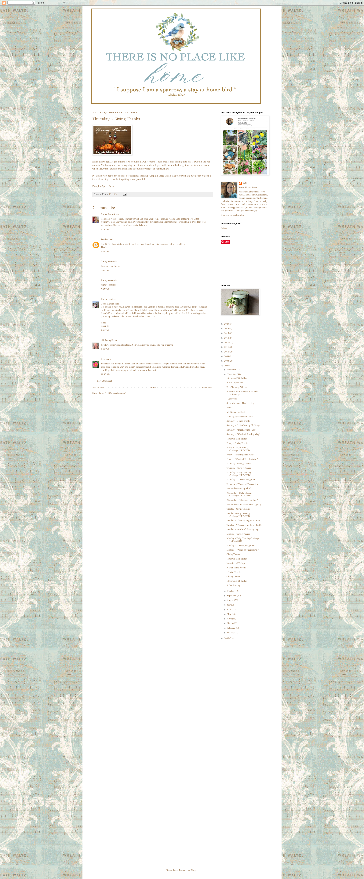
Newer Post (98, 387)
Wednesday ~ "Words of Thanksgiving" (244, 504)
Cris (103, 359)
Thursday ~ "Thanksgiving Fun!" (242, 479)
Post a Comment (104, 380)
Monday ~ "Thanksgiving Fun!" (241, 545)
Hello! (229, 407)
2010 (226, 351)
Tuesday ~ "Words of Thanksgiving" (243, 529)
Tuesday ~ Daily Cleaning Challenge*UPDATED (238, 514)
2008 (226, 360)
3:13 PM (105, 229)
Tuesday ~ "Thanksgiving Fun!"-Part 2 (244, 524)
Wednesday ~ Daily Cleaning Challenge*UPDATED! (240, 494)
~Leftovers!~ (232, 398)
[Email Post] (124, 194)
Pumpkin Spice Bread (103, 186)
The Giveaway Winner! (237, 386)
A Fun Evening (233, 585)
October (231, 590)
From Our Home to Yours (149, 161)
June (229, 609)
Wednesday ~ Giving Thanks (240, 488)
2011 (226, 346)
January (231, 632)
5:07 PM (105, 270)
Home (153, 387)
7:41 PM (105, 330)
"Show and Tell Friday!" (238, 378)
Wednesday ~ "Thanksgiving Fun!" (242, 499)
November (232, 374)
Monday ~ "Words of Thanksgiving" (243, 549)
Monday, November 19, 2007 (240, 416)
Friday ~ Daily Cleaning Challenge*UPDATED (238, 448)
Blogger (194, 869)
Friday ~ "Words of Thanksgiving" (242, 458)
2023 (226, 323)
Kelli (245, 183)
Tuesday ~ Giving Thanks (238, 508)
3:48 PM (105, 251)
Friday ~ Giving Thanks (237, 442)
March (230, 623)
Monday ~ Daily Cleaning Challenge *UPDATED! (243, 539)
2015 (226, 332)
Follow (224, 228)
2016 (226, 328)
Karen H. (105, 299)
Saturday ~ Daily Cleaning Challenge (243, 425)
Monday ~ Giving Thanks (238, 533)
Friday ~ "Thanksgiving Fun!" (240, 454)
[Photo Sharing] (112, 154)
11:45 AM (105, 374)
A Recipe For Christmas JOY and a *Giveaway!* (242, 393)
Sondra (104, 239)
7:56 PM (105, 348)
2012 (226, 342)
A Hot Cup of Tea (235, 382)
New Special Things (236, 562)
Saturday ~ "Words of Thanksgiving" (243, 434)
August (230, 599)
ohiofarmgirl (107, 340)
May (229, 613)
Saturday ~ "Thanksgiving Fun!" (241, 429)
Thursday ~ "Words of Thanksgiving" (243, 483)
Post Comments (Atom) (115, 392)
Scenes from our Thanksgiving (240, 402)
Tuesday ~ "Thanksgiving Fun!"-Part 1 (244, 520)
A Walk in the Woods (236, 567)
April (229, 618)
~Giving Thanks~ (234, 571)
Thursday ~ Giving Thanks (239, 463)
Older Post (207, 387)
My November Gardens (237, 411)
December (232, 369)
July (229, 604)
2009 (226, 356)
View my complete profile (232, 214)
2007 (226, 365)
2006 (226, 638)
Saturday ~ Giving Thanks (238, 420)
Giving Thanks (233, 554)
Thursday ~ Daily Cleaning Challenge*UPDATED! (239, 473)
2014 (226, 337)
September (232, 595)
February (231, 627)
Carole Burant (108, 214)
